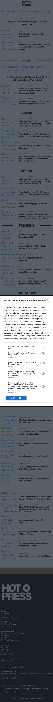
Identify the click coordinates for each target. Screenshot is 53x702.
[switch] (42, 353)
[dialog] (26, 351)
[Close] (47, 300)
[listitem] (26, 347)
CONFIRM (16, 398)
